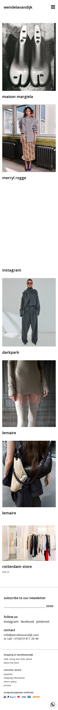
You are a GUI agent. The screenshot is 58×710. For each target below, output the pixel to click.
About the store (11, 662)
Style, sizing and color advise (18, 659)
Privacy (7, 685)
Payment (8, 674)
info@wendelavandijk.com (21, 635)
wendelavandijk (18, 7)
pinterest (42, 621)
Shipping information (14, 677)
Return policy (10, 681)
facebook (27, 621)
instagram (11, 621)
